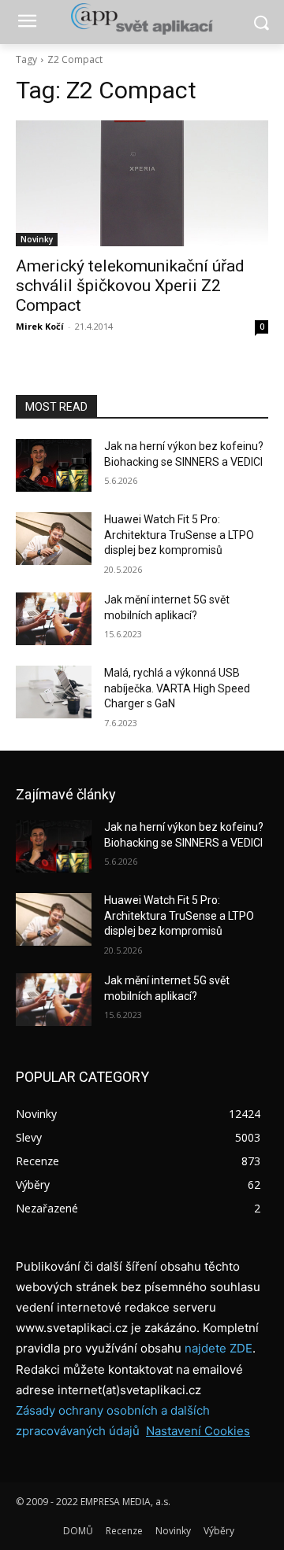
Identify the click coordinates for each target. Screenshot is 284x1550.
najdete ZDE (218, 1348)
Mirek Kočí (40, 326)
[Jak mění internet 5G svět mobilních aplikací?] (54, 618)
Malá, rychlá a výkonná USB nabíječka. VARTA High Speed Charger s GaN (177, 688)
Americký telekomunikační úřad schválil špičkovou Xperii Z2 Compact (130, 285)
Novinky (37, 239)
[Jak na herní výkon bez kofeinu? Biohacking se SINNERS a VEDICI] (54, 465)
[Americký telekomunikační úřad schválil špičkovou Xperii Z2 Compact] (142, 183)
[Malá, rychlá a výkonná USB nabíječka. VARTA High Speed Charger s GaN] (54, 692)
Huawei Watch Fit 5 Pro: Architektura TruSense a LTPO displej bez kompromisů (179, 534)
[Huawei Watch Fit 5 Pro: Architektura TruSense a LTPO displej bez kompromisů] (54, 538)
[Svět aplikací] (142, 19)
